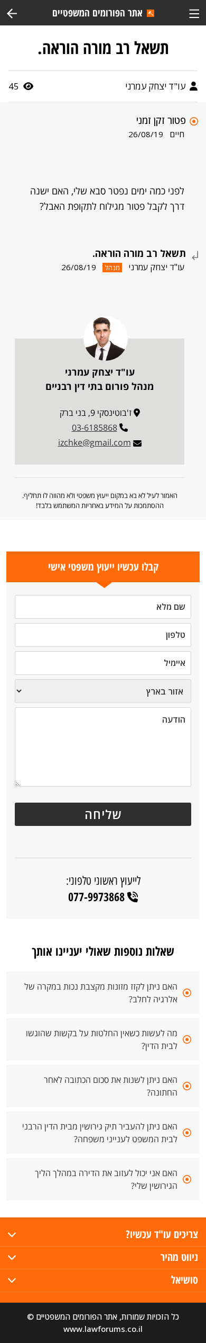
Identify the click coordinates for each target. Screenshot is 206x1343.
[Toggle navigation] (194, 12)
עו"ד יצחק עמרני (156, 86)
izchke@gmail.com (94, 442)
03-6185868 (94, 427)
